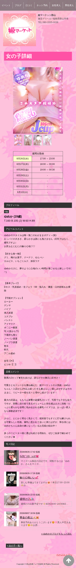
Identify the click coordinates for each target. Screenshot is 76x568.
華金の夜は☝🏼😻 (29, 517)
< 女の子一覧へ (14, 545)
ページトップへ (64, 554)
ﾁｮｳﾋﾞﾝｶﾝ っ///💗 (29, 456)
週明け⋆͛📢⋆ (27, 498)
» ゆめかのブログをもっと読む (56, 534)
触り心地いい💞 (29, 477)
